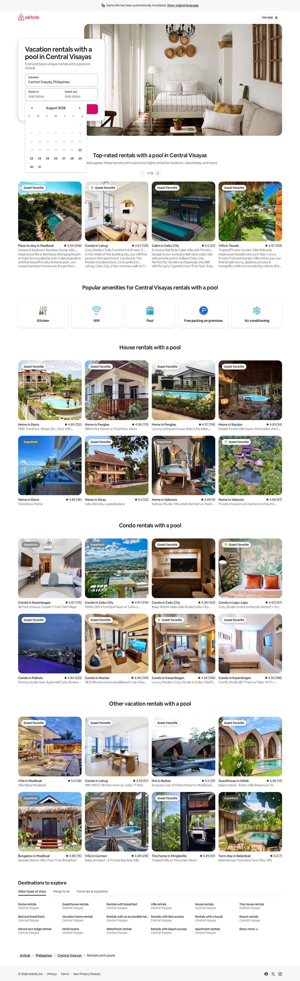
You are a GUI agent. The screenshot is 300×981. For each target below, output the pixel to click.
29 (80, 158)
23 (31, 158)
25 (47, 158)
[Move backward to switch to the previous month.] (32, 108)
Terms (65, 974)
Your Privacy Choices (86, 974)
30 (31, 167)
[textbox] (43, 96)
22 (80, 150)
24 (39, 158)
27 (64, 158)
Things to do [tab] (61, 891)
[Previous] (142, 173)
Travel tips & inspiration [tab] (92, 891)
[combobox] (61, 81)
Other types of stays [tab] (32, 891)
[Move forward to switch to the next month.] (79, 108)
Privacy (52, 974)
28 (72, 158)
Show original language (183, 5)
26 (55, 158)
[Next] (157, 173)
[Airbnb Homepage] (28, 17)
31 (39, 167)
